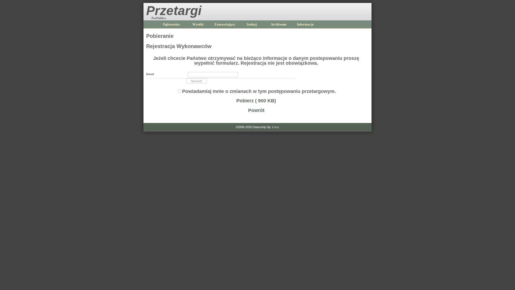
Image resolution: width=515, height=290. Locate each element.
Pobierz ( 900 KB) (256, 100)
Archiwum (278, 24)
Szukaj (252, 24)
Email (150, 74)
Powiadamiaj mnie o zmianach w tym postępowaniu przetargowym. (259, 91)
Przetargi (173, 10)
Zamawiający (224, 24)
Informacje (305, 24)
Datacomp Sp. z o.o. (266, 127)
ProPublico (159, 18)
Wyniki (198, 24)
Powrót (256, 110)
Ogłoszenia (171, 24)
